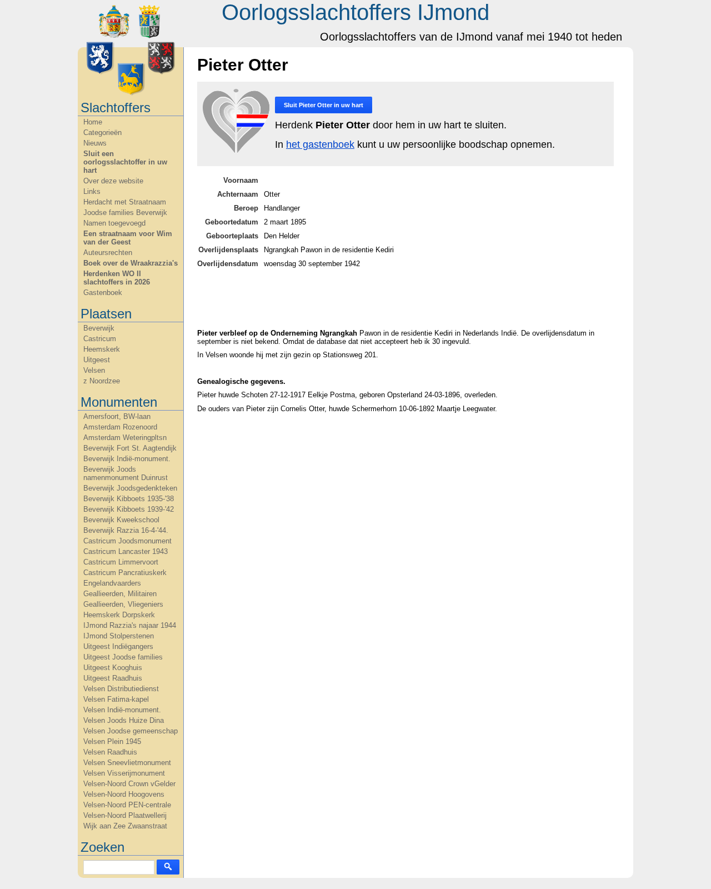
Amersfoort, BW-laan (117, 416)
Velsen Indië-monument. (122, 710)
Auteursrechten (107, 252)
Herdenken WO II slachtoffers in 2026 (116, 277)
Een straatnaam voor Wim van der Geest (127, 237)
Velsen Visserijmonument (124, 773)
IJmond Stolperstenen (118, 636)
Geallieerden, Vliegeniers (123, 604)
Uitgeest (96, 360)
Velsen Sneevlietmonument (127, 762)
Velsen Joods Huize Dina (123, 720)
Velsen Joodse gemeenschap (130, 731)
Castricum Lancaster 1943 (125, 551)
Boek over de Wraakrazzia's (130, 263)
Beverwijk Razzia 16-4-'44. (125, 530)
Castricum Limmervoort (120, 562)
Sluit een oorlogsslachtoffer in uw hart (125, 161)
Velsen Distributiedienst (121, 689)
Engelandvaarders (112, 583)
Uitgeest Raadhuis (112, 678)
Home (92, 122)
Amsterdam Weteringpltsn (125, 437)
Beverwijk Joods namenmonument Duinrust (125, 473)
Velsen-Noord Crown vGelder (129, 784)
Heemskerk (101, 349)
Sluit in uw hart (323, 105)
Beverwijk (98, 328)
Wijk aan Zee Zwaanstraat (125, 826)
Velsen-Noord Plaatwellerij (125, 815)
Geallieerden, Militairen (120, 594)
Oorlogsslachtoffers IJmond (355, 12)
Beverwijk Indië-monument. (127, 459)
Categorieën (102, 132)
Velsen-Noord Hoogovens (123, 794)
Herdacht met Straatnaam (124, 202)
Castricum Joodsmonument (127, 541)
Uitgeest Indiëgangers (118, 646)
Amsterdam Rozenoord (120, 427)
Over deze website (113, 181)
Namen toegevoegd (114, 223)
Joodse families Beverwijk (125, 212)
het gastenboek (320, 144)
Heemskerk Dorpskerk (119, 615)
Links (92, 191)
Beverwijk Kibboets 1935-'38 (128, 499)
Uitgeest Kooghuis (112, 667)
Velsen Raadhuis (110, 752)
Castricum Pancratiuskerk (125, 572)
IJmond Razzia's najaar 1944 (129, 625)
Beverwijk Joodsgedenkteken (130, 488)
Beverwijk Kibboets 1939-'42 (128, 509)
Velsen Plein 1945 (112, 741)
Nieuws (95, 143)
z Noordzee (101, 381)
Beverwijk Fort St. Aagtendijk (130, 448)
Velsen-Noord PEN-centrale (127, 805)
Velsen (94, 370)
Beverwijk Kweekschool (121, 520)
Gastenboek (102, 292)
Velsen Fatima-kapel (116, 699)
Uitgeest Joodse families (123, 657)
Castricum (99, 338)
